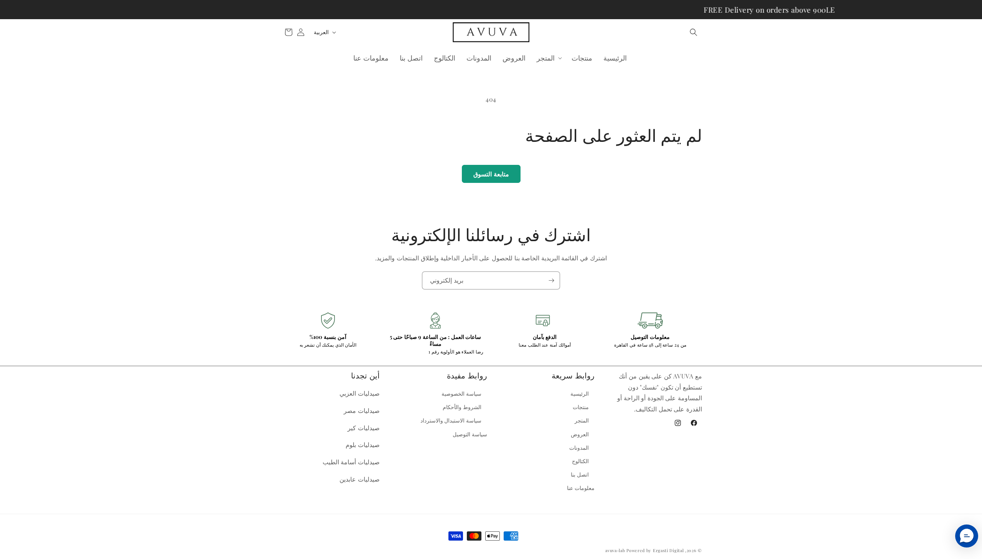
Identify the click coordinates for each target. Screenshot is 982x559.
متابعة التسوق (491, 174)
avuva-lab (615, 550)
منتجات (581, 407)
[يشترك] (551, 280)
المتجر (582, 420)
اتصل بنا (580, 474)
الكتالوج (580, 461)
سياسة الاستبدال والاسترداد (450, 420)
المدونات (579, 447)
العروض (580, 434)
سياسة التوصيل (470, 434)
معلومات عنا (581, 488)
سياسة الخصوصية (461, 393)
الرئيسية (579, 393)
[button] (693, 32)
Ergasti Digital (668, 550)
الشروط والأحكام (462, 407)
